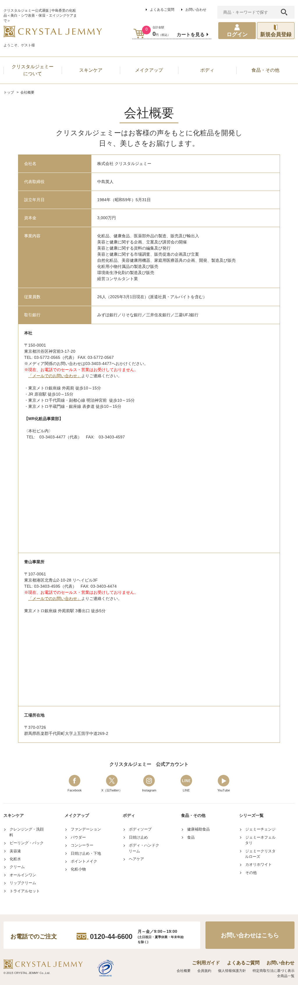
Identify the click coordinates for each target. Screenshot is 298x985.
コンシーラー (82, 845)
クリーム (17, 867)
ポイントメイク (84, 861)
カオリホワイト (258, 864)
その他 (251, 872)
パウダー (78, 837)
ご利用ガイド (206, 962)
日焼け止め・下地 (86, 853)
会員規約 (204, 971)
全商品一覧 (286, 976)
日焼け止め (138, 837)
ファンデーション (86, 829)
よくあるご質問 (162, 10)
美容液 (15, 851)
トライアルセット (25, 891)
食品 (191, 837)
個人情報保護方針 (232, 971)
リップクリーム (23, 883)
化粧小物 (78, 869)
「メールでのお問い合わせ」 (54, 375)
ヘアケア (136, 859)
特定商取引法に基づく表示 (274, 971)
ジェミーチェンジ (260, 829)
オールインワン (23, 875)
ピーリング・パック (27, 843)
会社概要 (184, 971)
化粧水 (15, 859)
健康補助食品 (198, 829)
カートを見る (191, 34)
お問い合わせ (195, 10)
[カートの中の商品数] (139, 33)
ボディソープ (140, 829)
